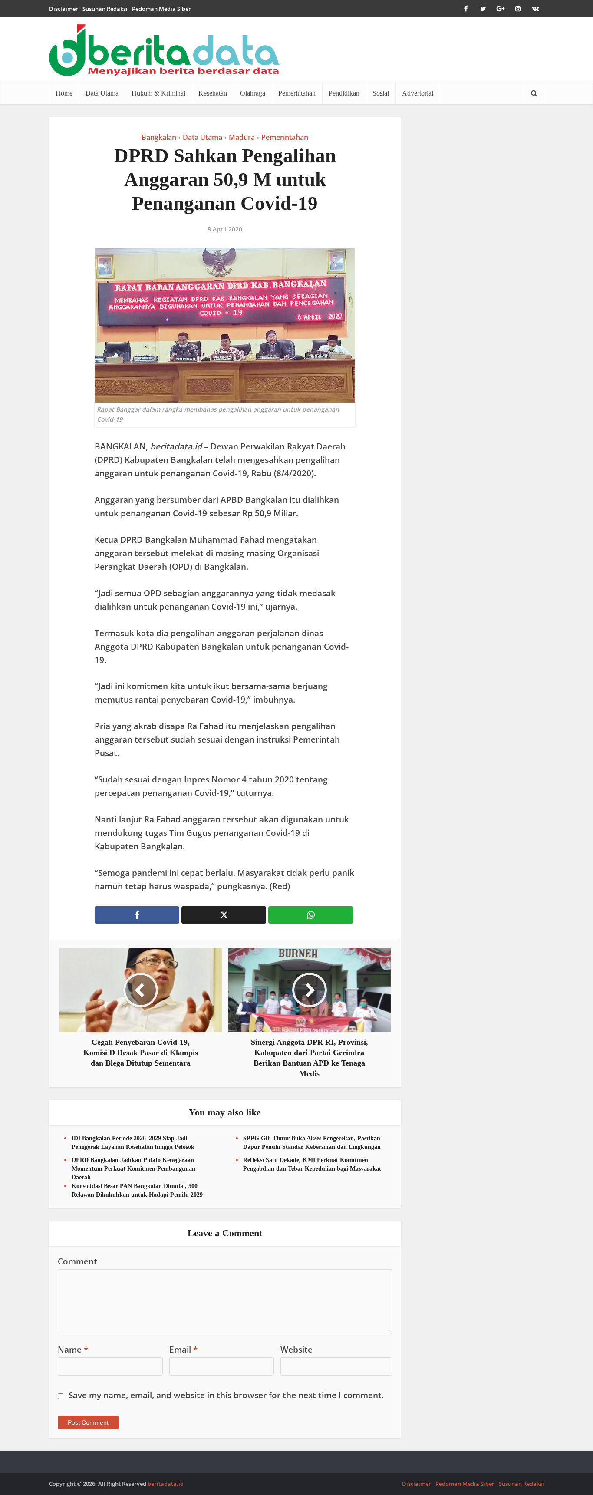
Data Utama (102, 93)
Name (73, 1349)
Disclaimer (63, 9)
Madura (242, 137)
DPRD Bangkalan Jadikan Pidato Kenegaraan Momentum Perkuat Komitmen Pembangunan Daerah (133, 1169)
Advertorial (417, 93)
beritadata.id (166, 1484)
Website (296, 1349)
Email (183, 1349)
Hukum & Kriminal (158, 93)
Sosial (380, 93)
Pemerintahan (297, 93)
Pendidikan (344, 93)
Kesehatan (212, 93)
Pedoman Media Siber (161, 9)
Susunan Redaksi (105, 9)
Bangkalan (159, 137)
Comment (77, 1261)
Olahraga (252, 93)
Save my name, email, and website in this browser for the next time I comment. (226, 1395)
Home (64, 93)
